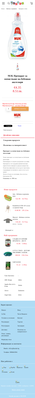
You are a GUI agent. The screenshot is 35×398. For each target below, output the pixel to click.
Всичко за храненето (12, 8)
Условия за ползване (8, 318)
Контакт (20, 318)
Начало (3, 8)
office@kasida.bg (14, 348)
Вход (19, 310)
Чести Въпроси (22, 314)
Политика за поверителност (15, 145)
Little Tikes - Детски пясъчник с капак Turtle (21, 252)
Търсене (20, 322)
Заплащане (21, 326)
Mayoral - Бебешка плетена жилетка (21, 218)
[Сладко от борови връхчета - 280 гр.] (8, 242)
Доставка (4, 329)
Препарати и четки (23, 8)
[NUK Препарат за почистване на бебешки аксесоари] (17, 60)
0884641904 (13, 352)
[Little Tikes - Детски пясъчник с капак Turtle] (8, 254)
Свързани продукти (11, 140)
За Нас (3, 314)
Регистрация (5, 326)
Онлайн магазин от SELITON (17, 396)
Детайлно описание (11, 135)
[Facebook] (3, 356)
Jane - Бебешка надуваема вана (21, 195)
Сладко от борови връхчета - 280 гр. (20, 240)
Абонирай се (9, 230)
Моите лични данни (18, 390)
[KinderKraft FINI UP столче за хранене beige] (8, 209)
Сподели (8, 126)
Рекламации (5, 322)
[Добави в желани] (30, 104)
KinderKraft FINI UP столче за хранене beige (21, 206)
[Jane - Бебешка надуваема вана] (8, 197)
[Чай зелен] (8, 265)
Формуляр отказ (6, 339)
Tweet (19, 126)
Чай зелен (17, 262)
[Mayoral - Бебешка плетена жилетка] (8, 220)
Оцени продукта (7, 130)
